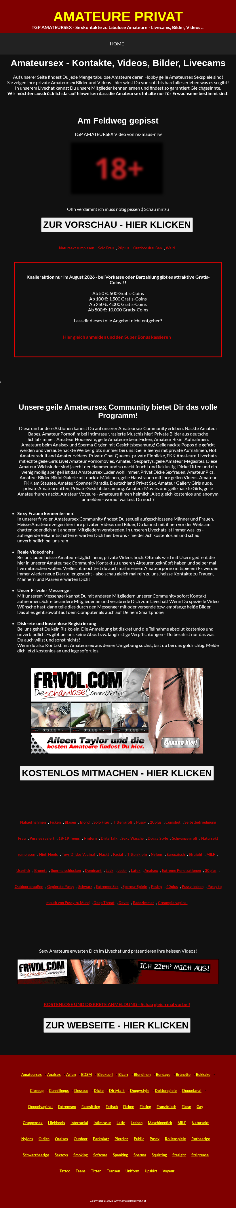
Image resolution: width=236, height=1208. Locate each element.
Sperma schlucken (66, 870)
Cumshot (172, 822)
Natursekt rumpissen (76, 248)
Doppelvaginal (40, 1106)
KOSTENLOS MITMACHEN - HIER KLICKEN (117, 773)
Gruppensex (33, 1122)
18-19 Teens (69, 838)
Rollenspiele (175, 1138)
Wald (170, 248)
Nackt (104, 854)
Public (139, 1138)
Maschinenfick (160, 1122)
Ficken (55, 822)
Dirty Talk (109, 838)
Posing (156, 886)
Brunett (40, 870)
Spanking (120, 1155)
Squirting (159, 1155)
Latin (121, 1122)
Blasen (70, 822)
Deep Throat (104, 902)
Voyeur (168, 1171)
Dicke (99, 1090)
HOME (117, 43)
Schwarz (85, 886)
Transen (113, 1171)
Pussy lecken (192, 886)
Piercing (121, 1138)
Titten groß (122, 822)
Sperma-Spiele (135, 886)
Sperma (140, 1155)
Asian (71, 1074)
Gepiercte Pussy (60, 886)
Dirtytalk (117, 1090)
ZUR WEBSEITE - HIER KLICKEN (117, 1025)
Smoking (80, 1155)
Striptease (200, 1155)
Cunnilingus (59, 1090)
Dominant (93, 870)
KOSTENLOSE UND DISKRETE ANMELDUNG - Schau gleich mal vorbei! (117, 1004)
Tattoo (65, 1171)
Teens (80, 1171)
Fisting (145, 1106)
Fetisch (112, 1106)
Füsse (186, 1106)
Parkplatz (101, 1138)
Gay (200, 1106)
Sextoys (61, 1155)
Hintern (90, 838)
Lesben (136, 1122)
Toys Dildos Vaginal (78, 854)
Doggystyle (139, 1090)
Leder (122, 870)
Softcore (100, 1155)
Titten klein (137, 854)
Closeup (36, 1090)
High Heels (48, 854)
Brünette (183, 1074)
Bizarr (123, 1074)
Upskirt (151, 1171)
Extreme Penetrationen (181, 870)
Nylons (157, 854)
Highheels (56, 1122)
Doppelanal (191, 1090)
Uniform (132, 1171)
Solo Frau (106, 248)
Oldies (44, 1138)
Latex (135, 870)
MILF (210, 854)
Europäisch (176, 854)
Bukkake (203, 1074)
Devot (124, 902)
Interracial (79, 1122)
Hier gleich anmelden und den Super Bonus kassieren (117, 337)
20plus (123, 248)
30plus (210, 870)
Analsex (151, 870)
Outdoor (80, 1138)
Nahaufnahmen (33, 822)
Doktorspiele (166, 1090)
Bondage (163, 1074)
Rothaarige (200, 1138)
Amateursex (31, 1074)
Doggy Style (158, 838)
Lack (109, 870)
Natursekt (200, 1122)
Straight (195, 854)
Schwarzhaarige (36, 1155)
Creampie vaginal (173, 902)
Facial (118, 854)
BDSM (86, 1074)
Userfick (23, 870)
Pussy (141, 822)
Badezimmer (143, 902)
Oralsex (61, 1138)
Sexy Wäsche (132, 838)
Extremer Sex (107, 886)
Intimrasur (102, 1122)
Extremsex (67, 1106)
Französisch (166, 1106)
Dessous (81, 1090)
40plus (172, 886)
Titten (96, 1171)
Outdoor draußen (147, 248)
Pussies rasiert (42, 838)
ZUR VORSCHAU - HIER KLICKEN (117, 224)
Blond (85, 822)
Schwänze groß (184, 838)
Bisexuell (105, 1074)
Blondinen (142, 1074)
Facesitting (90, 1106)
